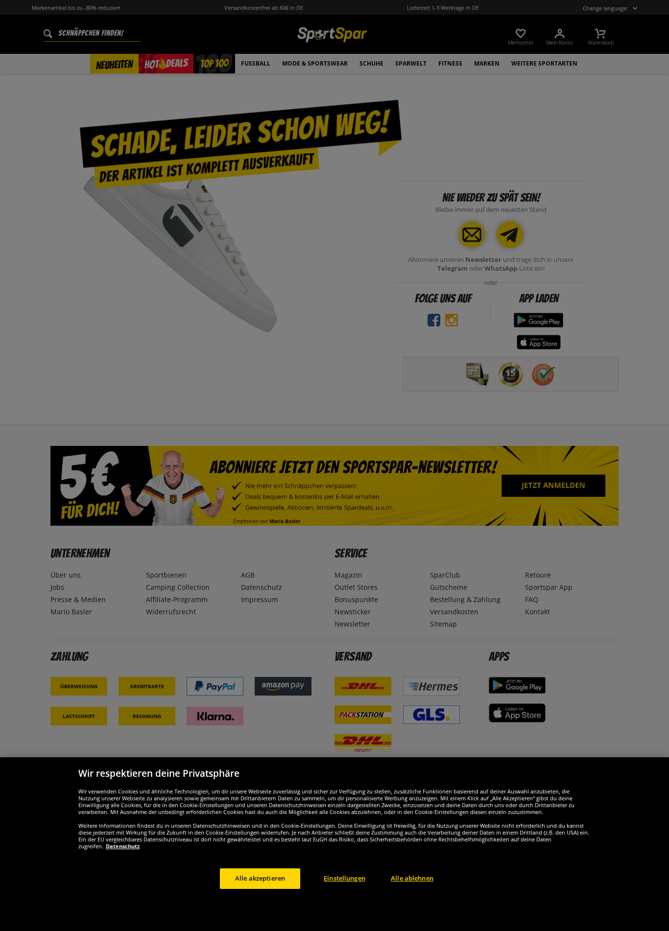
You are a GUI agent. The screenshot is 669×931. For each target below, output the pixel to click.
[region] (334, 844)
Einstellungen (344, 878)
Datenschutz (123, 846)
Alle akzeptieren (260, 878)
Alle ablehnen (412, 878)
